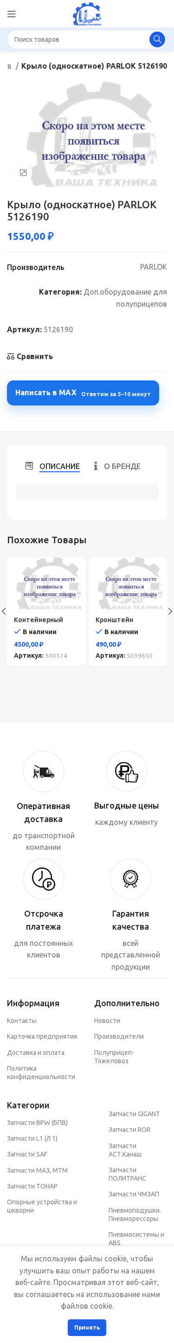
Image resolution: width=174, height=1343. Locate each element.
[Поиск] (157, 39)
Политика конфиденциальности (41, 1072)
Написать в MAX (83, 392)
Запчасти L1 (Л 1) (32, 1138)
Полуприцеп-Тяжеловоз (114, 1057)
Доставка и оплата (35, 1052)
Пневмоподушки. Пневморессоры (135, 1214)
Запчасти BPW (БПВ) (37, 1122)
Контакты (22, 1020)
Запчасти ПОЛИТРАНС (127, 1174)
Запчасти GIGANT (134, 1114)
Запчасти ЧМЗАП (134, 1194)
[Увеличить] (23, 172)
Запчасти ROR (129, 1129)
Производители (119, 1036)
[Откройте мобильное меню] (11, 14)
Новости (107, 1020)
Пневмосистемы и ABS (136, 1239)
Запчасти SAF (27, 1154)
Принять (87, 1327)
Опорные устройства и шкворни (42, 1206)
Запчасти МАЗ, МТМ (37, 1170)
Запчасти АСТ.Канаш (125, 1150)
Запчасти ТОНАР (32, 1186)
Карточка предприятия (42, 1036)
